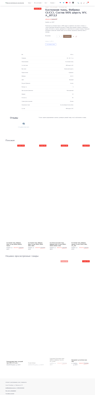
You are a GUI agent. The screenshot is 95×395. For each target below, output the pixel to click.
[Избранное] (81, 3)
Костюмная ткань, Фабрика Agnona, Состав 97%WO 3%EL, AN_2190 (79, 244)
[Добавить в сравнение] (76, 36)
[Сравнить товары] (84, 3)
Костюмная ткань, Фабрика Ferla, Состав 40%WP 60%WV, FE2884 (14, 244)
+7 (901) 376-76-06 (20, 388)
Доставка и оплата (9, 393)
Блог (46, 2)
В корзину (67, 36)
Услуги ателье (31, 363)
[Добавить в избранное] (73, 36)
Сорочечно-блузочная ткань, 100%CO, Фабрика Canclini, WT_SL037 (57, 360)
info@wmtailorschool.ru (10, 388)
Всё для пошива (37, 2)
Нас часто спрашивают (10, 390)
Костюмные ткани (63, 7)
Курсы (29, 2)
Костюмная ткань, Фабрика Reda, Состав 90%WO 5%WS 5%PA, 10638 (35, 244)
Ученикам (52, 2)
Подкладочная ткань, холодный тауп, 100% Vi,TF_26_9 (14, 362)
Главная (46, 7)
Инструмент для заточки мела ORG (79, 360)
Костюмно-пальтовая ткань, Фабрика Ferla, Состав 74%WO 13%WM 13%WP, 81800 (58, 244)
